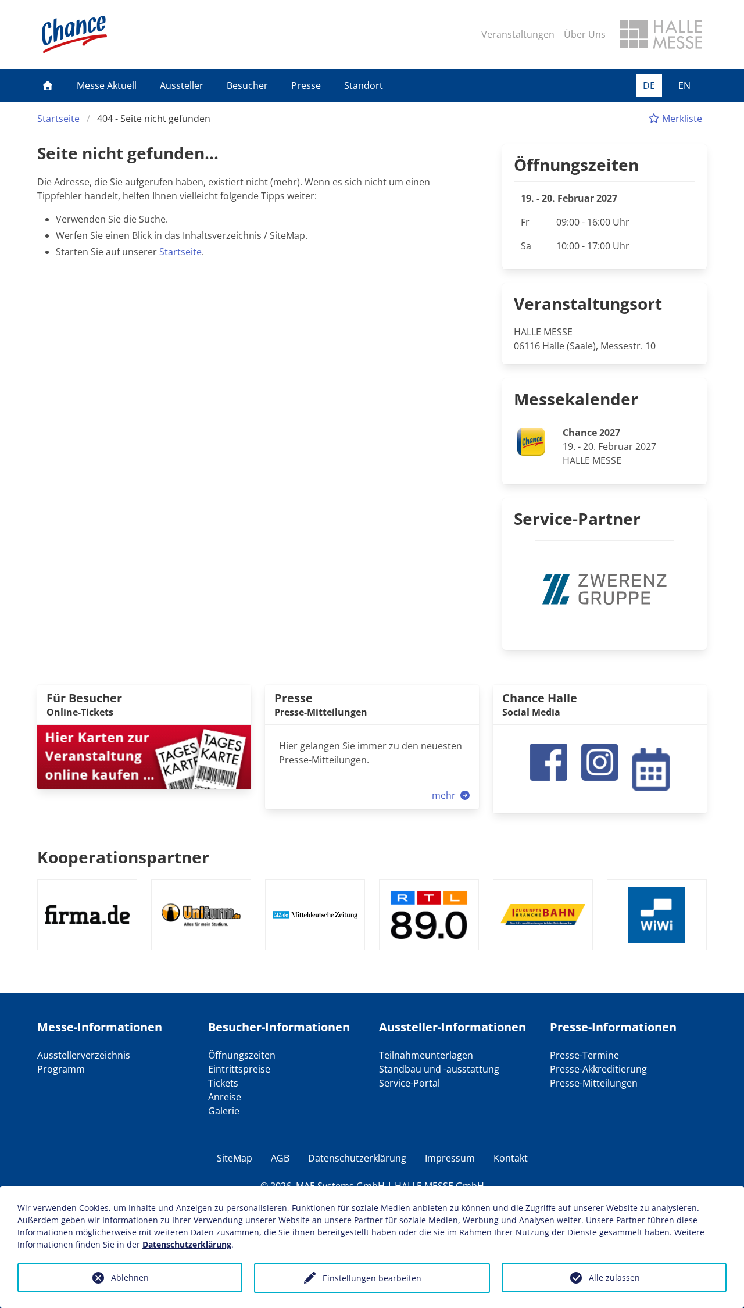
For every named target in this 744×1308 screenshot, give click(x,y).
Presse (306, 85)
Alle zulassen (614, 1277)
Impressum (450, 1158)
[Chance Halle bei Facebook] (548, 761)
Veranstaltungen (518, 34)
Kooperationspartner (123, 857)
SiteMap (234, 1158)
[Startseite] (47, 85)
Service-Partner (577, 519)
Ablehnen (130, 1277)
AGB (280, 1158)
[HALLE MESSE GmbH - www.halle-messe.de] (661, 34)
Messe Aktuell (107, 85)
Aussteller (181, 85)
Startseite (58, 118)
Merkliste (681, 118)
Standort (363, 85)
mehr (445, 795)
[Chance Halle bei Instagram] (599, 761)
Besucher (247, 85)
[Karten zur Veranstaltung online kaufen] (144, 756)
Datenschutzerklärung (357, 1158)
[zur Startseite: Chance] (74, 34)
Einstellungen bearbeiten (372, 1278)
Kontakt (510, 1158)
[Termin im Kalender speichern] (651, 768)
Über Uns (585, 34)
